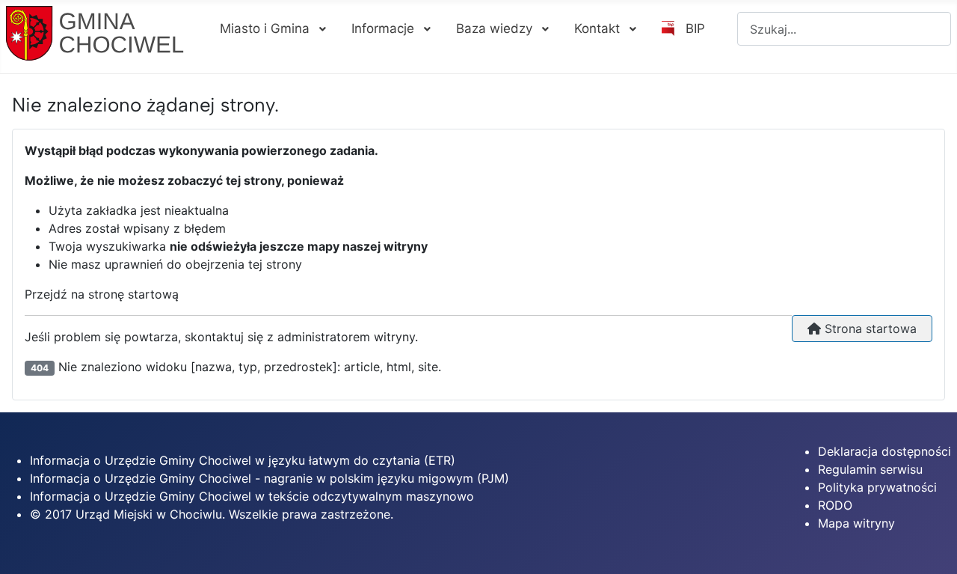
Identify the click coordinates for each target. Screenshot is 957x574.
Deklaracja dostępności (884, 451)
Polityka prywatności (877, 487)
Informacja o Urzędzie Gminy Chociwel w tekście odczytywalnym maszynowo (252, 496)
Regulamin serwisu (870, 469)
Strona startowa (869, 328)
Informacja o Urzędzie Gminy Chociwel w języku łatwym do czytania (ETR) (242, 460)
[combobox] (844, 29)
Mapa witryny (856, 523)
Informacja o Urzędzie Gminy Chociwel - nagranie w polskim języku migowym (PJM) (269, 478)
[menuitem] (272, 28)
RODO (835, 505)
